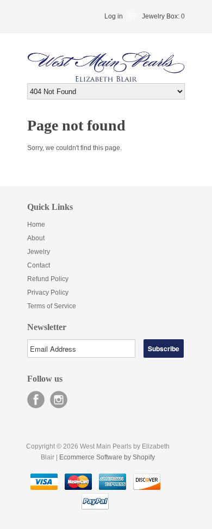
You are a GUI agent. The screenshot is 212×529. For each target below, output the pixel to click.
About (36, 238)
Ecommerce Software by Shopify (107, 457)
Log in (113, 16)
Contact (38, 265)
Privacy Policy (47, 292)
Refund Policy (47, 279)
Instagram (58, 399)
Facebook (36, 399)
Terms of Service (51, 306)
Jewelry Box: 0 (163, 16)
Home (36, 224)
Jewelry (38, 252)
